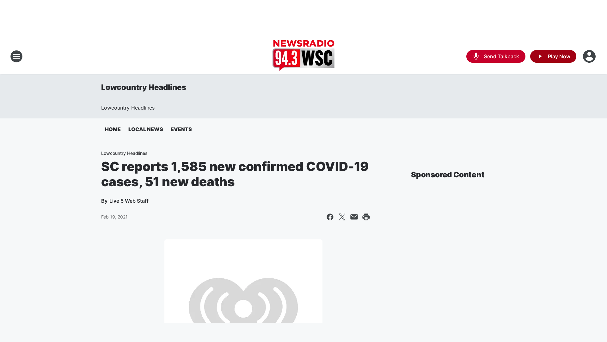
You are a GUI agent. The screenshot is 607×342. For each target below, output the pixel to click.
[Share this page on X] (342, 216)
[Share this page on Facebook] (330, 216)
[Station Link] (303, 56)
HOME (113, 129)
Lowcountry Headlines (143, 87)
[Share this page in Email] (354, 216)
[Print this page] (366, 216)
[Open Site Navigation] (16, 56)
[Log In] (590, 56)
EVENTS (181, 129)
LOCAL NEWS (145, 129)
